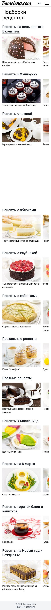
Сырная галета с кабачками (16, 326)
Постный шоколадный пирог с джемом (17, 411)
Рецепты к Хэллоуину (19, 74)
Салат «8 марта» (11, 494)
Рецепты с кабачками (20, 296)
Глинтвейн (7, 542)
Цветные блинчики (12, 451)
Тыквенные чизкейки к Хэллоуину (19, 105)
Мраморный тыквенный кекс (17, 144)
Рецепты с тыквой (17, 114)
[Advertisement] (25, 179)
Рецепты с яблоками (19, 210)
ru (39, 3)
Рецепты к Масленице (20, 421)
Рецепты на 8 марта (18, 464)
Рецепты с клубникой (19, 253)
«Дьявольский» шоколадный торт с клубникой (20, 285)
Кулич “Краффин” (11, 369)
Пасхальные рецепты (19, 339)
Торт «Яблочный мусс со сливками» (21, 241)
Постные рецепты (17, 378)
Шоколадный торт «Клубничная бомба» (18, 64)
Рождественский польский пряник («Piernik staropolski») (19, 588)
